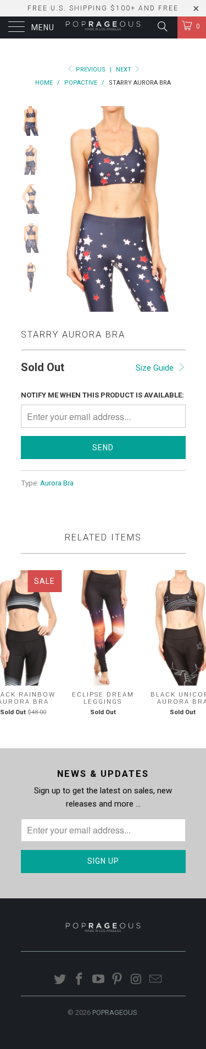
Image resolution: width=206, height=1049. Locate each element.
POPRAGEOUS (114, 1012)
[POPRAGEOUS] (103, 27)
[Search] (162, 26)
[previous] (59, 209)
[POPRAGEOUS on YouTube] (98, 980)
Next (124, 69)
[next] (175, 209)
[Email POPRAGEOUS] (155, 980)
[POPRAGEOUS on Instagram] (137, 980)
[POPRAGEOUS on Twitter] (60, 980)
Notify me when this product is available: (102, 395)
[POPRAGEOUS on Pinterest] (117, 980)
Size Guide (156, 368)
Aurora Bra (57, 482)
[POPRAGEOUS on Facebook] (79, 980)
